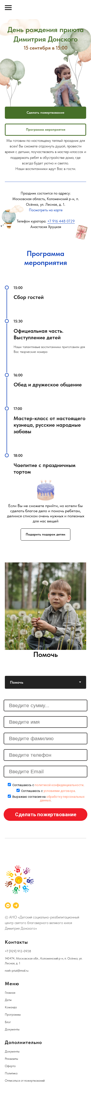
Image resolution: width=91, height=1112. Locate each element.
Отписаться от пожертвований (25, 1080)
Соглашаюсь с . (48, 785)
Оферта (10, 1066)
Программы (13, 1014)
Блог (8, 1022)
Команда (11, 1007)
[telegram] (16, 905)
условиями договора (59, 791)
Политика (11, 1073)
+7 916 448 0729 (61, 221)
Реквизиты (11, 1059)
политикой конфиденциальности (59, 785)
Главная (10, 992)
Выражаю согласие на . (48, 798)
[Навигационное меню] (8, 7)
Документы (12, 1029)
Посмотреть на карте (46, 210)
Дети (8, 1000)
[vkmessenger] (8, 905)
